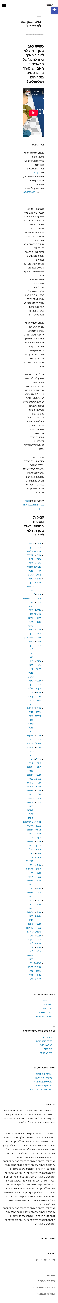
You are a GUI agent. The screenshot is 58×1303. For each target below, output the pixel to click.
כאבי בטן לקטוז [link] (38, 665)
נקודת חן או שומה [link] (44, 1041)
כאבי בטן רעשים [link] (38, 928)
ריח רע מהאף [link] (46, 1053)
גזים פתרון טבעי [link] (30, 967)
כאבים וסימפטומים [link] (43, 1287)
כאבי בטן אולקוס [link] (30, 547)
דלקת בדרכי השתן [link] (44, 1016)
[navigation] (4, 5)
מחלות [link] (51, 1275)
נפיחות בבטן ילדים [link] (30, 916)
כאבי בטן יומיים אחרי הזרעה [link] (30, 618)
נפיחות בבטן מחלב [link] (30, 845)
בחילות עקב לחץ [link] (37, 763)
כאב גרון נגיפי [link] (46, 1045)
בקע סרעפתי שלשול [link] (43, 1078)
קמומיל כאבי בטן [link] (37, 598)
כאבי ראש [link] (47, 1008)
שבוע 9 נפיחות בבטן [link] (37, 967)
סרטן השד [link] (47, 1000)
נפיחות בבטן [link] (33, 505)
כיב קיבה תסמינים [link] (29, 857)
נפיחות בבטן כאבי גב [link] (29, 794)
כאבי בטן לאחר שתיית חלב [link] (30, 649)
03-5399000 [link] (29, 192)
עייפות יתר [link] (47, 1037)
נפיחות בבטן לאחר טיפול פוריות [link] (38, 849)
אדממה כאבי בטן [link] (30, 751)
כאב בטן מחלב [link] (38, 877)
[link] (54, 10)
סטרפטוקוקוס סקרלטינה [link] (41, 1089)
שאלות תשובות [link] (46, 1293)
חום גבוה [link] (48, 1049)
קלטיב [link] (35, 172)
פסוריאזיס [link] (47, 1004)
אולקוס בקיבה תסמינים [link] (29, 739)
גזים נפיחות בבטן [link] (30, 892)
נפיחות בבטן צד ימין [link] (38, 712)
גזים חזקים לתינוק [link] (30, 940)
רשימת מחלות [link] (46, 1281)
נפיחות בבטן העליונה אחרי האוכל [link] (30, 810)
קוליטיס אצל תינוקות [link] (43, 1082)
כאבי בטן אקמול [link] (38, 685)
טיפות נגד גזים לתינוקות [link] (29, 928)
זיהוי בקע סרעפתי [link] (44, 1086)
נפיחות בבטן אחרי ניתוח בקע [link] (38, 830)
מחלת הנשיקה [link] (45, 1012)
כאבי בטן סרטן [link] (31, 904)
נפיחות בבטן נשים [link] (30, 834)
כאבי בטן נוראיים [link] (37, 547)
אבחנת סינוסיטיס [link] (44, 1074)
